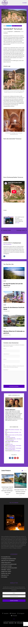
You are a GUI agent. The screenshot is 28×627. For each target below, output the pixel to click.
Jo (5, 437)
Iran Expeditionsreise (6, 556)
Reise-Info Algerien (16, 450)
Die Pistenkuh (4, 577)
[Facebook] (4, 256)
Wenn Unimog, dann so (6, 562)
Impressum (5, 622)
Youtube (15, 615)
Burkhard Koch (17, 31)
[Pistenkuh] (4, 2)
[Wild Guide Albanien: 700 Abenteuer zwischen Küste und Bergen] (20, 480)
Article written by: (12, 243)
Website (4, 359)
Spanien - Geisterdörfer (16, 25)
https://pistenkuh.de (7, 244)
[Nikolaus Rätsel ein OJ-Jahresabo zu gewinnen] (14, 321)
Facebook (5, 613)
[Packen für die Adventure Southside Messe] (14, 297)
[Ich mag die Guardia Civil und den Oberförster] (14, 273)
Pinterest (13, 613)
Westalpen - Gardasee (6, 569)
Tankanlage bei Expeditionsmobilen (9, 558)
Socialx (11, 444)
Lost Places (9, 25)
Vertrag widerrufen (21, 622)
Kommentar (5, 369)
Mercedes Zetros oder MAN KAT (8, 560)
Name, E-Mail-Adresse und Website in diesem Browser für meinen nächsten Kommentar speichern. (13, 367)
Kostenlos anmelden (14, 600)
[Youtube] (18, 458)
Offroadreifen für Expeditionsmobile (9, 564)
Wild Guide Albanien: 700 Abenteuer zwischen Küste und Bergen (20, 491)
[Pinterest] (15, 458)
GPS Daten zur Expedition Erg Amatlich (9, 567)
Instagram (21, 613)
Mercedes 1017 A (5, 575)
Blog (5, 25)
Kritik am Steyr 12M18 (6, 573)
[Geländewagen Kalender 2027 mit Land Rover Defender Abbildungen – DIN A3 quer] (7, 479)
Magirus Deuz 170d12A (6, 571)
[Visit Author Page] (14, 238)
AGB (15, 622)
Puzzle (18, 222)
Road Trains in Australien (7, 566)
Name (4, 348)
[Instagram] (12, 458)
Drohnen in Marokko (11, 437)
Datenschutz (11, 622)
